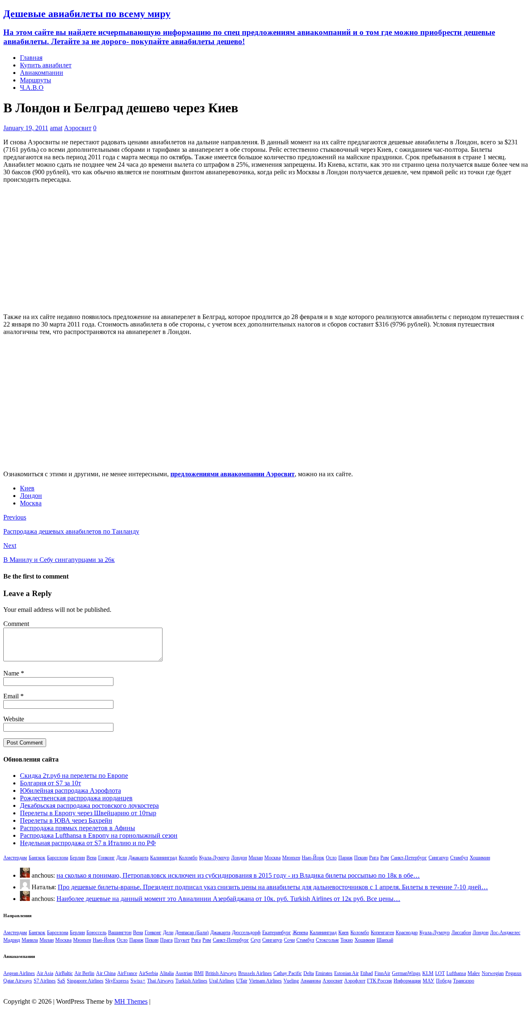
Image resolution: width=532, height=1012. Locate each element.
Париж (345, 858)
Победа (443, 981)
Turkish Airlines (191, 981)
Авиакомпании (41, 72)
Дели (121, 858)
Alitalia (167, 973)
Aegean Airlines (19, 973)
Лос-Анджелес (505, 932)
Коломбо (188, 858)
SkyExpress (117, 981)
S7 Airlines (45, 981)
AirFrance (127, 973)
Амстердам (15, 858)
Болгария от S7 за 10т (50, 783)
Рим (384, 858)
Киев (27, 488)
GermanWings (406, 973)
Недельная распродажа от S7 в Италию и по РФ (88, 842)
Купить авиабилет (45, 65)
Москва (31, 503)
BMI (199, 973)
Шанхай (385, 940)
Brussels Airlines (255, 973)
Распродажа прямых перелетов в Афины (77, 827)
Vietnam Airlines (265, 981)
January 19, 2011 (25, 127)
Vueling (291, 981)
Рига (374, 858)
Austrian (183, 973)
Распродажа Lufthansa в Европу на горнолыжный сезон (98, 835)
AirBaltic (64, 973)
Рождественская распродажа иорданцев (76, 798)
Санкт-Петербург (409, 858)
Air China (106, 973)
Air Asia (45, 973)
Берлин (77, 858)
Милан (256, 858)
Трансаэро (463, 981)
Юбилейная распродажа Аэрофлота (70, 790)
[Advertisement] (266, 248)
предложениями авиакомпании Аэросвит (232, 474)
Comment (16, 623)
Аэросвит (77, 127)
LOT (440, 973)
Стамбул (459, 858)
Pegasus (513, 973)
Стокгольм (327, 940)
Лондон (31, 495)
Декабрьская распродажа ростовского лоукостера (89, 805)
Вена (91, 858)
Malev (474, 973)
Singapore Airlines (85, 981)
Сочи (289, 940)
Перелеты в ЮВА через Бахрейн (66, 820)
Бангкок (37, 858)
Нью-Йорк (313, 858)
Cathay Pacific (287, 973)
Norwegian (493, 973)
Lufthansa (456, 973)
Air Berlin (84, 973)
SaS (61, 981)
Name (12, 673)
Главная (31, 57)
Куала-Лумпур (214, 858)
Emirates (323, 973)
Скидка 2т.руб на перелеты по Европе (74, 775)
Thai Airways (160, 981)
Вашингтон (119, 932)
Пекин (360, 858)
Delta (308, 973)
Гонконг (106, 858)
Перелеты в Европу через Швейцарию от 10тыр (88, 813)
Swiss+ (138, 981)
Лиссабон (461, 932)
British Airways (220, 973)
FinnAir (382, 973)
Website (13, 719)
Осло (331, 858)
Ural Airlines (221, 981)
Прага (166, 940)
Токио (346, 940)
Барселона (57, 858)
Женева (300, 932)
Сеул (256, 940)
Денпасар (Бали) (192, 932)
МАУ (428, 981)
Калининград (163, 858)
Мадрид (11, 940)
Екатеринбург (276, 932)
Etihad (366, 973)
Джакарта (138, 858)
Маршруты (35, 80)
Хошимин (480, 858)
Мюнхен (291, 858)
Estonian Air (346, 973)
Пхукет (182, 940)
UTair (241, 981)
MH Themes (131, 1001)
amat (56, 127)
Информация (407, 981)
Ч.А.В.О (32, 87)
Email (11, 696)
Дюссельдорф (246, 932)
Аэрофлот (354, 981)
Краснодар (407, 932)
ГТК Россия (379, 981)
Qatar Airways (17, 981)
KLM (427, 973)
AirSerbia (148, 973)
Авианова (310, 981)
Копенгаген (382, 932)
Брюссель (96, 932)
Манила (30, 940)
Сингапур (438, 858)
